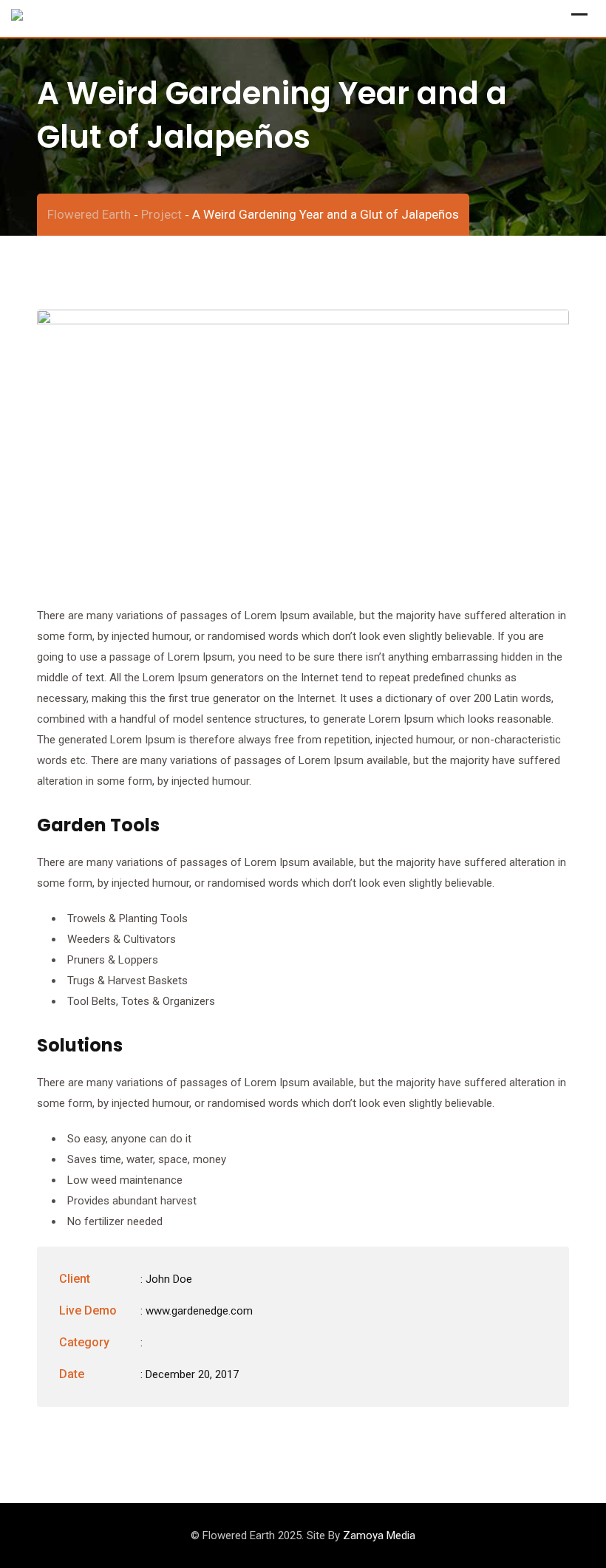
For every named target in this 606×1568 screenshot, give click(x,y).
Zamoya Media (379, 1535)
